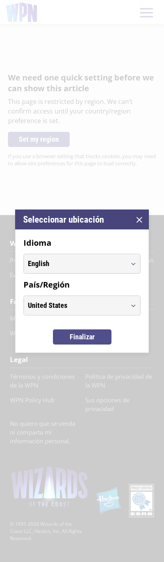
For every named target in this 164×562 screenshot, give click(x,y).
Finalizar (82, 337)
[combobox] (74, 263)
